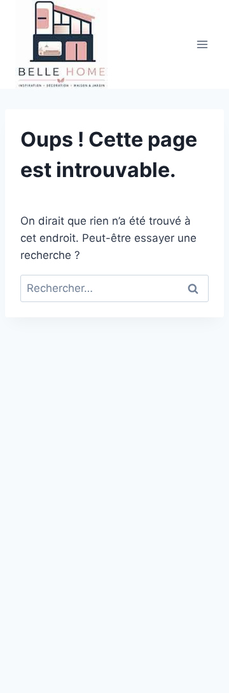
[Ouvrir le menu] (202, 44)
